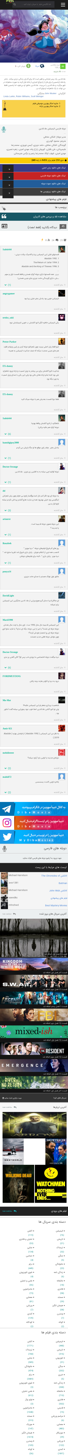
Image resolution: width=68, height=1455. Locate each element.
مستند (29, 1416)
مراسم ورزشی (57, 1416)
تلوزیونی (59, 1358)
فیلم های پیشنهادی (59, 898)
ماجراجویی (27, 1408)
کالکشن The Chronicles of (54, 876)
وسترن (29, 1441)
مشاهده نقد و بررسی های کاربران (49, 217)
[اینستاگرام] (34, 828)
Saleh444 (7, 249)
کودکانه (29, 1322)
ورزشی (60, 1441)
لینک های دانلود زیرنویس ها (53, 191)
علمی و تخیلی (26, 1281)
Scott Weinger (37, 96)
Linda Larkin (9, 96)
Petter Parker (9, 342)
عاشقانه (60, 1391)
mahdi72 (7, 777)
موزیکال (59, 1433)
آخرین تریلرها (60, 1107)
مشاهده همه (6, 914)
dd (4, 491)
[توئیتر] (34, 842)
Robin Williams (23, 96)
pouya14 (7, 571)
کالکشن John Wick (58, 891)
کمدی (60, 1449)
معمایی (60, 1424)
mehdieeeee (8, 753)
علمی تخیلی (27, 1391)
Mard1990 (8, 620)
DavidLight (8, 595)
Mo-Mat (7, 700)
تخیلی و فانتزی (25, 1239)
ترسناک (29, 1350)
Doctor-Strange (10, 467)
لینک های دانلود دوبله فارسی (53, 176)
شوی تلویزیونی (25, 1383)
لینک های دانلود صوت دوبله (53, 184)
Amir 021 (7, 728)
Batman (63, 883)
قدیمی (60, 1408)
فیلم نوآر (28, 1400)
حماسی (29, 1256)
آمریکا (37, 66)
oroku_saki (8, 317)
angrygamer (9, 293)
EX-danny (8, 366)
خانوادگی (28, 1366)
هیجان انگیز (27, 1433)
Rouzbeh (7, 543)
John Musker (50, 93)
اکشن (29, 1341)
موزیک (29, 1424)
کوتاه (30, 1449)
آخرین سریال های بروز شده (53, 914)
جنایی (29, 1358)
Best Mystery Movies (56, 905)
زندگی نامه (58, 1383)
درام (30, 1375)
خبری (60, 1375)
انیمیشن (59, 1341)
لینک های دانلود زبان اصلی (54, 168)
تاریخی (60, 1350)
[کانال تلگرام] (34, 814)
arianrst (7, 519)
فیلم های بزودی (59, 1211)
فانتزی (60, 1400)
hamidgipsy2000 (11, 442)
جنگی (60, 1366)
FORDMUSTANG (12, 676)
